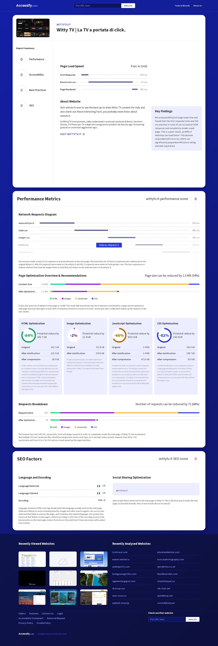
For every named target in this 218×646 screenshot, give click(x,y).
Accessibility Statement (31, 618)
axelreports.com (121, 566)
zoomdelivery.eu (166, 602)
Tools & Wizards (182, 5)
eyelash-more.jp (120, 602)
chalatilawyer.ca (166, 581)
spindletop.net (165, 595)
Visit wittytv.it (70, 134)
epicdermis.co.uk (166, 566)
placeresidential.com (168, 552)
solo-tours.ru (119, 595)
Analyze (128, 5)
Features (33, 613)
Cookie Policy (44, 622)
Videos (22, 613)
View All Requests (109, 245)
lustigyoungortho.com (124, 573)
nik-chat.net (163, 588)
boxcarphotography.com (170, 559)
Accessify (27, 5)
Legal (60, 613)
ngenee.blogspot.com (123, 581)
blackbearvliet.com (167, 573)
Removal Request (56, 618)
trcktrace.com (120, 552)
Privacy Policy (26, 622)
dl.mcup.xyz (118, 588)
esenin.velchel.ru (120, 559)
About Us (197, 5)
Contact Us (48, 613)
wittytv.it (64, 24)
